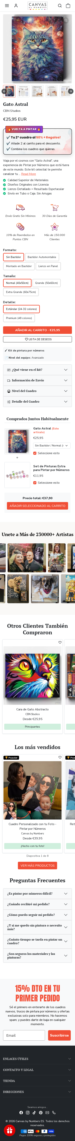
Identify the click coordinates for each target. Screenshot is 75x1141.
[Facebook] (21, 1112)
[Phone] (54, 1112)
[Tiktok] (34, 1112)
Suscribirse (59, 1035)
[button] (7, 6)
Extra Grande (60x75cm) (21, 292)
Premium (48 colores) (19, 318)
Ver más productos (38, 866)
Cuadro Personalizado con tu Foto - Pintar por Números (32, 826)
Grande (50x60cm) (46, 283)
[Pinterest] (41, 1112)
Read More (28, 174)
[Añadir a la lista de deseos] (60, 642)
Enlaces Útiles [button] (15, 1059)
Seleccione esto (49, 453)
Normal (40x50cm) (17, 283)
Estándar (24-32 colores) (21, 309)
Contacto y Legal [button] (18, 1070)
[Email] (47, 1112)
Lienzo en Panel (48, 266)
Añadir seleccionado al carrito (37, 506)
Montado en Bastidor (19, 266)
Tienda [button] (9, 1081)
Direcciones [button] (13, 1092)
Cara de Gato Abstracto (32, 709)
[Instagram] (27, 1112)
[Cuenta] (16, 6)
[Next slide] (70, 91)
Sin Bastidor (13, 257)
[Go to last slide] (4, 91)
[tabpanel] (37, 811)
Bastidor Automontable (42, 257)
